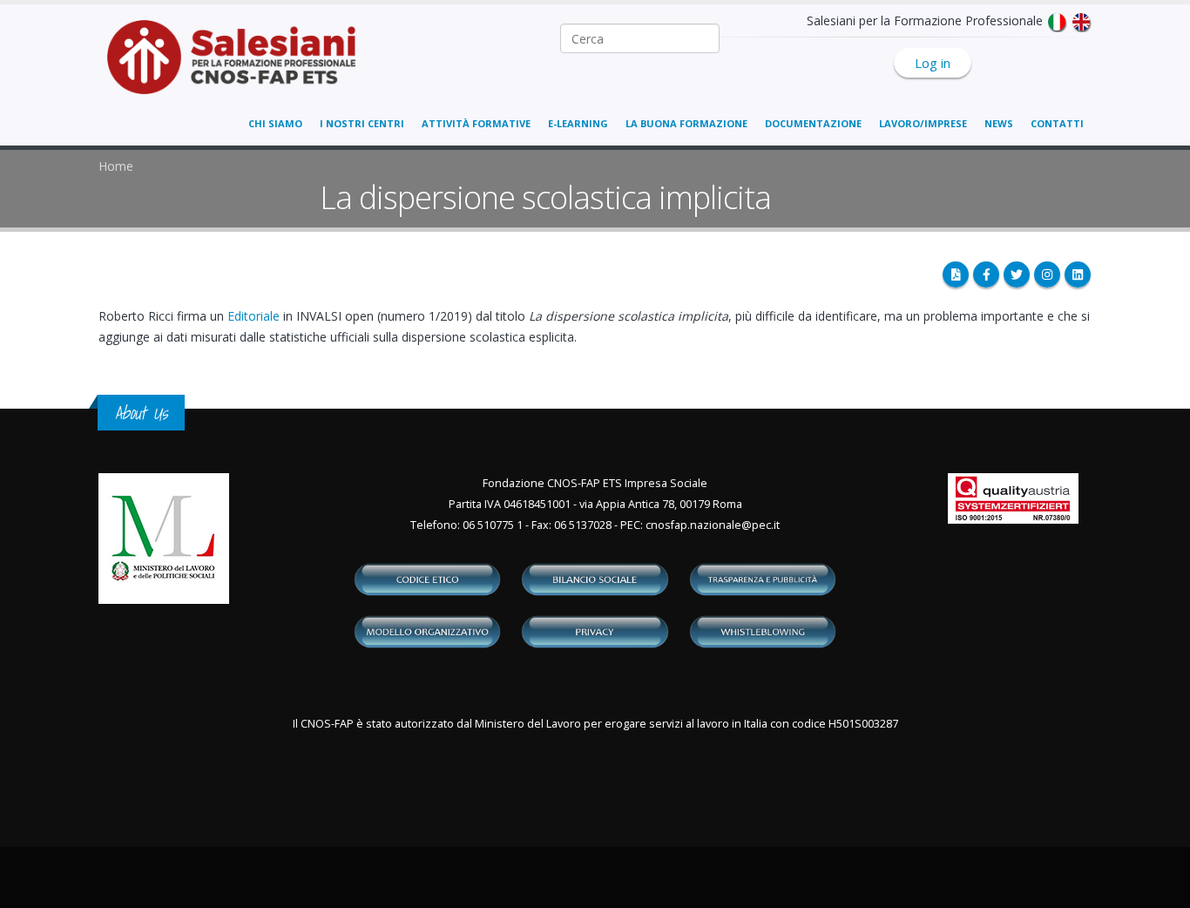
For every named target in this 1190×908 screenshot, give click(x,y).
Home (115, 166)
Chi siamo (275, 123)
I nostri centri (362, 123)
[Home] (241, 66)
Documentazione (813, 123)
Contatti (1057, 123)
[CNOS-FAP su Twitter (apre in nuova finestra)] (1017, 274)
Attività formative (476, 123)
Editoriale (253, 316)
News (998, 123)
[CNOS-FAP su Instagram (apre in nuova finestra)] (1047, 274)
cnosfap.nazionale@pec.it (713, 525)
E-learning (578, 123)
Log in (932, 62)
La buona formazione (686, 123)
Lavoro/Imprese (923, 123)
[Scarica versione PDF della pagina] (956, 274)
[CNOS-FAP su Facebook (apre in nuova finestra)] (986, 274)
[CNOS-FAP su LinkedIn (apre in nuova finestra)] (1078, 274)
